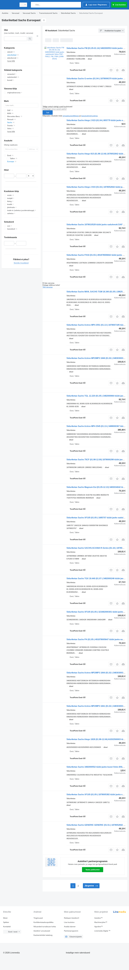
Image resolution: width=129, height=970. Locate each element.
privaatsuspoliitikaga (71, 116)
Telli (47, 113)
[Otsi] (33, 4)
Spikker (6, 922)
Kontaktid (7, 927)
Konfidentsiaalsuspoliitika (43, 922)
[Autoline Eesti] (9, 5)
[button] (117, 70)
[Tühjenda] (37, 36)
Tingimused (38, 918)
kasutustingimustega (89, 116)
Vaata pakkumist (93, 870)
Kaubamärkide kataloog (43, 935)
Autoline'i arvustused (42, 931)
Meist (5, 918)
